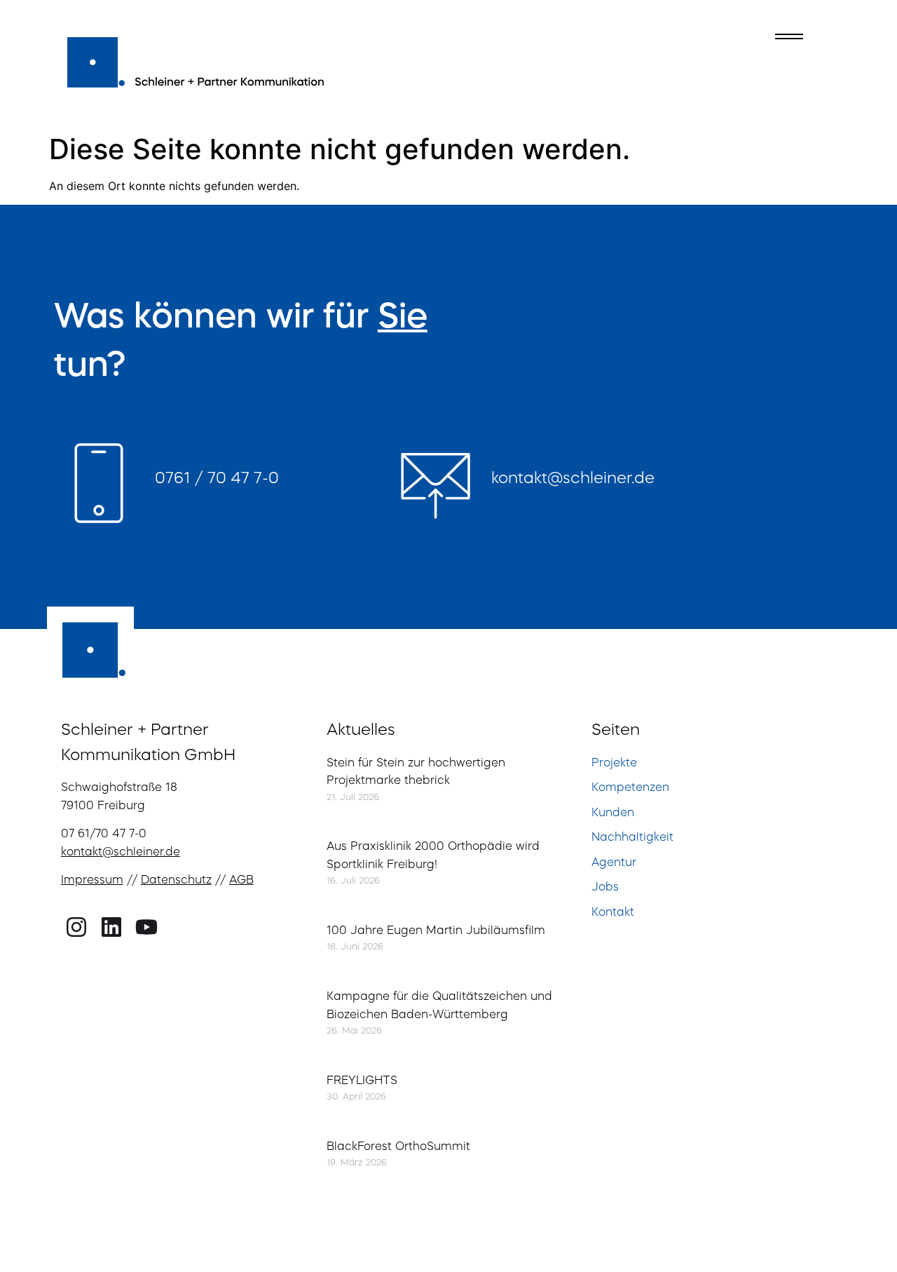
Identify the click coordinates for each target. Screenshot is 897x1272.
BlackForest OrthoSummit (398, 1147)
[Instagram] (77, 927)
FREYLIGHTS (362, 1081)
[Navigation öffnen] (789, 36)
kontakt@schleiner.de (573, 479)
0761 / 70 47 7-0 (217, 479)
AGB (241, 880)
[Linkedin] (112, 927)
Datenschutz (176, 880)
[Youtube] (146, 927)
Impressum (92, 880)
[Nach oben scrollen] (856, 1227)
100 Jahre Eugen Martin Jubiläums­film (436, 931)
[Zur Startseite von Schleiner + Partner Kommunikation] (197, 61)
